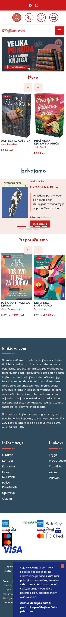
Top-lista (55, 466)
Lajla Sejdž (40, 147)
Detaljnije (40, 224)
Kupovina (8, 466)
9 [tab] (29, 229)
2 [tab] (36, 67)
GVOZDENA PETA (44, 187)
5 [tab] (21, 228)
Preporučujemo (33, 240)
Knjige (53, 455)
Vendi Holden (9, 144)
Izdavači (54, 478)
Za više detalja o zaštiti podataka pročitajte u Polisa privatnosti (39, 607)
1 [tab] (27, 67)
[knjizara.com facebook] (30, 5)
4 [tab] (44, 226)
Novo (33, 78)
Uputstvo (8, 493)
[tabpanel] (33, 54)
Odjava (7, 499)
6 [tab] (28, 228)
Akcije (53, 472)
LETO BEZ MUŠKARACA (43, 304)
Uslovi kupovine (8, 474)
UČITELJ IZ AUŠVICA (15, 141)
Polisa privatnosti (9, 485)
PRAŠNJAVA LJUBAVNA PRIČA (46, 142)
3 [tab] (37, 226)
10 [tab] (36, 229)
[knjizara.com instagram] (36, 5)
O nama (7, 455)
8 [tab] (42, 228)
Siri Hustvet (41, 309)
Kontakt (7, 461)
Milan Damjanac (11, 309)
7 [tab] (35, 228)
